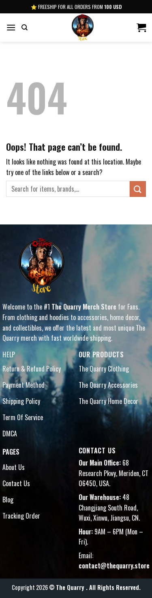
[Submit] (138, 189)
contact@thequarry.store (114, 565)
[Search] (24, 27)
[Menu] (11, 27)
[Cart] (141, 27)
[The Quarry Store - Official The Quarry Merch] (82, 27)
